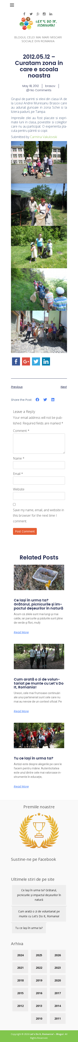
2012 (20, 1006)
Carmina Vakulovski (43, 137)
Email (18, 473)
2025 (39, 955)
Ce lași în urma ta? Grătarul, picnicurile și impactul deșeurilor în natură (38, 604)
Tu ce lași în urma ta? (33, 758)
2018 (20, 980)
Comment (21, 430)
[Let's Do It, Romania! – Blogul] (38, 29)
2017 (57, 993)
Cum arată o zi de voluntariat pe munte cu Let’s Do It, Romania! (39, 683)
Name (18, 458)
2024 (20, 955)
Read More (21, 632)
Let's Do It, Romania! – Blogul (47, 1034)
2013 (39, 1006)
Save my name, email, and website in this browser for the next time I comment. (38, 515)
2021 (20, 968)
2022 (39, 968)
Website (18, 489)
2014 (57, 1006)
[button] (37, 399)
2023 (57, 968)
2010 (39, 1018)
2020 (57, 980)
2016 (39, 993)
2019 (39, 980)
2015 (20, 993)
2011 (57, 1018)
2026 (57, 955)
